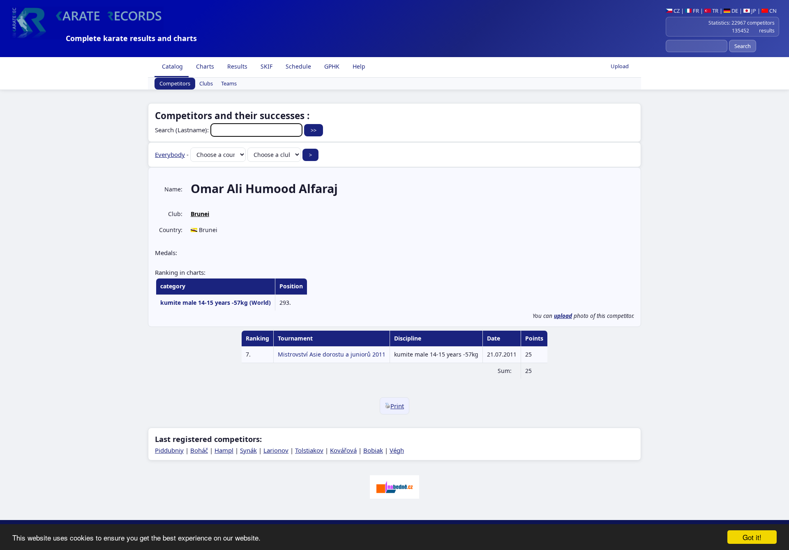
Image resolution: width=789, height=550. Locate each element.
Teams (229, 83)
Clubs (206, 83)
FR (695, 10)
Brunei (200, 214)
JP (753, 10)
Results (236, 66)
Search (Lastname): (182, 130)
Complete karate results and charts (131, 38)
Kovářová (343, 450)
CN (772, 10)
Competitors (174, 83)
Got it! (752, 537)
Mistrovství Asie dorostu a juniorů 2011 (331, 354)
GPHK (331, 66)
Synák (248, 450)
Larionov (275, 450)
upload (563, 316)
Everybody (170, 154)
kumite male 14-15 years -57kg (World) (215, 302)
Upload (620, 66)
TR (714, 10)
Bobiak (373, 450)
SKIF (265, 66)
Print (397, 406)
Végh (397, 450)
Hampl (224, 450)
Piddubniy (169, 450)
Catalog (171, 66)
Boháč (199, 450)
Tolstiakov (309, 450)
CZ (676, 10)
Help (358, 66)
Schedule (297, 66)
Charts (204, 66)
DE (734, 10)
